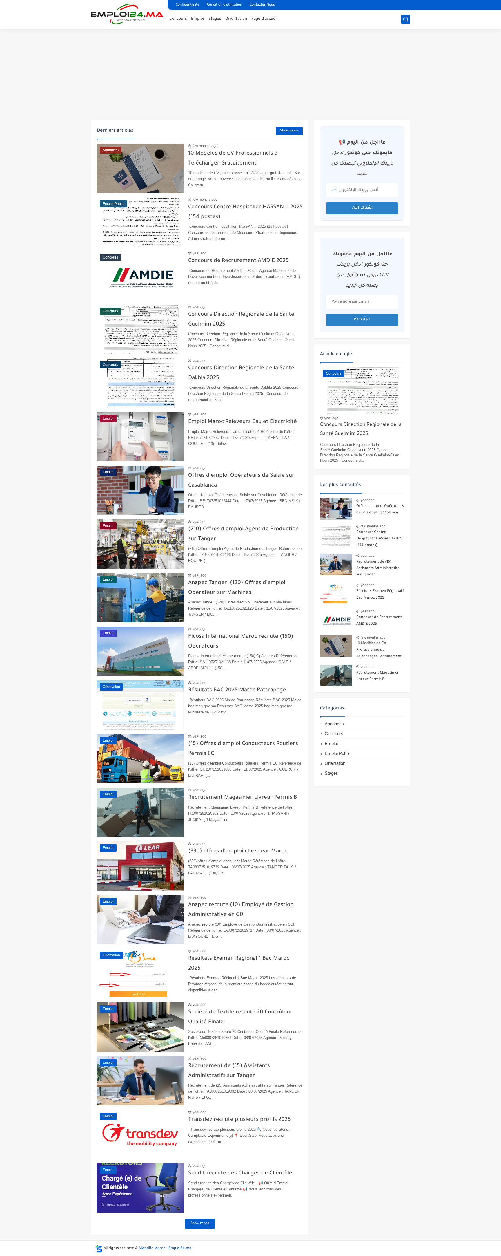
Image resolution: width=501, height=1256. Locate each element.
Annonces (334, 723)
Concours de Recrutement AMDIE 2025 (238, 261)
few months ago (205, 146)
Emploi (197, 19)
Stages (214, 19)
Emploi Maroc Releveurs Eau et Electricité (242, 422)
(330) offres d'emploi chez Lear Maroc (237, 851)
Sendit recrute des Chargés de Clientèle (240, 1173)
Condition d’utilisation (224, 5)
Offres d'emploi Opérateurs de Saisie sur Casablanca (380, 509)
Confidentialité (187, 5)
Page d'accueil (264, 19)
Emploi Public (338, 753)
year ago (199, 253)
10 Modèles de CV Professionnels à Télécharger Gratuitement (379, 650)
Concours (178, 19)
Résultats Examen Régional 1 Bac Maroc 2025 (380, 594)
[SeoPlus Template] (98, 1249)
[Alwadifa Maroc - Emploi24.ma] (127, 14)
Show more (289, 131)
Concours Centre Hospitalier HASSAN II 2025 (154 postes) (379, 538)
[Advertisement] (250, 75)
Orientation (236, 19)
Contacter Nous (262, 5)
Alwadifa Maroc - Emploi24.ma (165, 1248)
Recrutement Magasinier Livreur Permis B (242, 798)
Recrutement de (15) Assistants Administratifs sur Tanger (377, 568)
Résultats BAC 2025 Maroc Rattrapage (237, 690)
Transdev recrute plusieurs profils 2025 (239, 1120)
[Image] (336, 509)
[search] (405, 19)
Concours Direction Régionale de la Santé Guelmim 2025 (361, 429)
